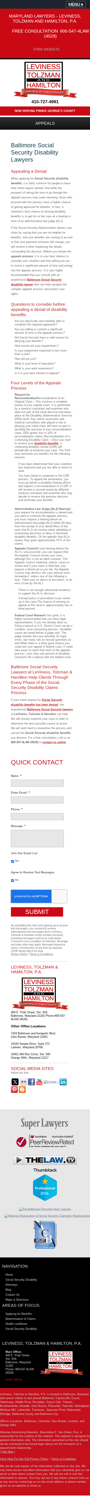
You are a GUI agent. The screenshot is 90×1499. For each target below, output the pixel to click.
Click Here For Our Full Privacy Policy (24, 1459)
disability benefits (46, 443)
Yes (17, 860)
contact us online (54, 742)
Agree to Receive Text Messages (32, 872)
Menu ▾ (75, 4)
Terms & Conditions (41, 954)
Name (16, 776)
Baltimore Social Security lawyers (50, 709)
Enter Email (20, 792)
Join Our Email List (24, 853)
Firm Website (46, 49)
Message (18, 826)
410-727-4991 (45, 101)
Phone (16, 809)
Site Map (7, 1451)
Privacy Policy (19, 954)
